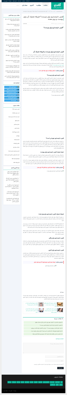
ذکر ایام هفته (16, 139)
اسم (61, 382)
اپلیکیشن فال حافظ (15, 158)
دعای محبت (52, 382)
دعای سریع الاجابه (15, 132)
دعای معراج (17, 120)
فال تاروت (40, 382)
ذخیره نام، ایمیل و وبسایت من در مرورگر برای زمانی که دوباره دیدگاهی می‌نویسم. (48, 364)
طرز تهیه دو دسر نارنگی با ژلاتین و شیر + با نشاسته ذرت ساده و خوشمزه (12, 186)
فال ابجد (31, 382)
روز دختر (18, 382)
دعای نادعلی (17, 128)
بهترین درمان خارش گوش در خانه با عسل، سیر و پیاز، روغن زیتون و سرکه (51, 310)
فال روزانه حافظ (16, 162)
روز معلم (9, 382)
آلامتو (54, 11)
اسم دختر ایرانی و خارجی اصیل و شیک (12, 154)
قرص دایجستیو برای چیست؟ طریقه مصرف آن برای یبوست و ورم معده (43, 18)
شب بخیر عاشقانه (15, 113)
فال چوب (35, 382)
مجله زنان (24, 5)
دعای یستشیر (16, 124)
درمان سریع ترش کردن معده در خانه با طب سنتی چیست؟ (32, 304)
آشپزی (32, 5)
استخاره (23, 1)
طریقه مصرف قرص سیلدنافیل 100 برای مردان (46, 167)
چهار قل (17, 135)
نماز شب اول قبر (16, 147)
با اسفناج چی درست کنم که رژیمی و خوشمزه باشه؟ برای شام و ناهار (12, 180)
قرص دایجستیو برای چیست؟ (58, 65)
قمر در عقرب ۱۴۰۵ (15, 109)
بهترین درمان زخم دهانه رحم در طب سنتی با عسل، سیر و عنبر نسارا (32, 310)
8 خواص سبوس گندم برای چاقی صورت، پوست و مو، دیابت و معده (50, 305)
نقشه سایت (5, 390)
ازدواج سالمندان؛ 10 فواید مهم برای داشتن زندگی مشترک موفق (48, 322)
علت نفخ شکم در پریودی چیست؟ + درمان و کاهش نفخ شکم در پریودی (46, 328)
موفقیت (38, 5)
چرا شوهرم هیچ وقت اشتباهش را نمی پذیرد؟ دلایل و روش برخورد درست (46, 331)
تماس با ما (5, 1)
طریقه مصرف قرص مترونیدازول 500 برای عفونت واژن (44, 262)
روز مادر (61, 384)
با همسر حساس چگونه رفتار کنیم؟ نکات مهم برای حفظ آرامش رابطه (47, 334)
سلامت (45, 5)
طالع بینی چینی (46, 382)
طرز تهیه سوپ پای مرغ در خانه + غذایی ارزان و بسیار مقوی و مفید (13, 193)
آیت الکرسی (52, 384)
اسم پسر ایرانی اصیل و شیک (13, 151)
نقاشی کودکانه (16, 143)
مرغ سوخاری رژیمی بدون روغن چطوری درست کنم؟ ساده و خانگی (13, 173)
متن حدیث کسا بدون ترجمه (14, 116)
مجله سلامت (50, 11)
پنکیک (57, 384)
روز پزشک (14, 382)
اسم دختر (19, 1)
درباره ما (10, 1)
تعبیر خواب (15, 1)
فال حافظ (27, 1)
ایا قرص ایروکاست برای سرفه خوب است (47, 70)
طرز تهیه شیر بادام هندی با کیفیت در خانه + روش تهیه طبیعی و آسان (12, 200)
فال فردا (22, 382)
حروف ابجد (27, 382)
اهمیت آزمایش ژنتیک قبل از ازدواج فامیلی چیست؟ (50, 325)
